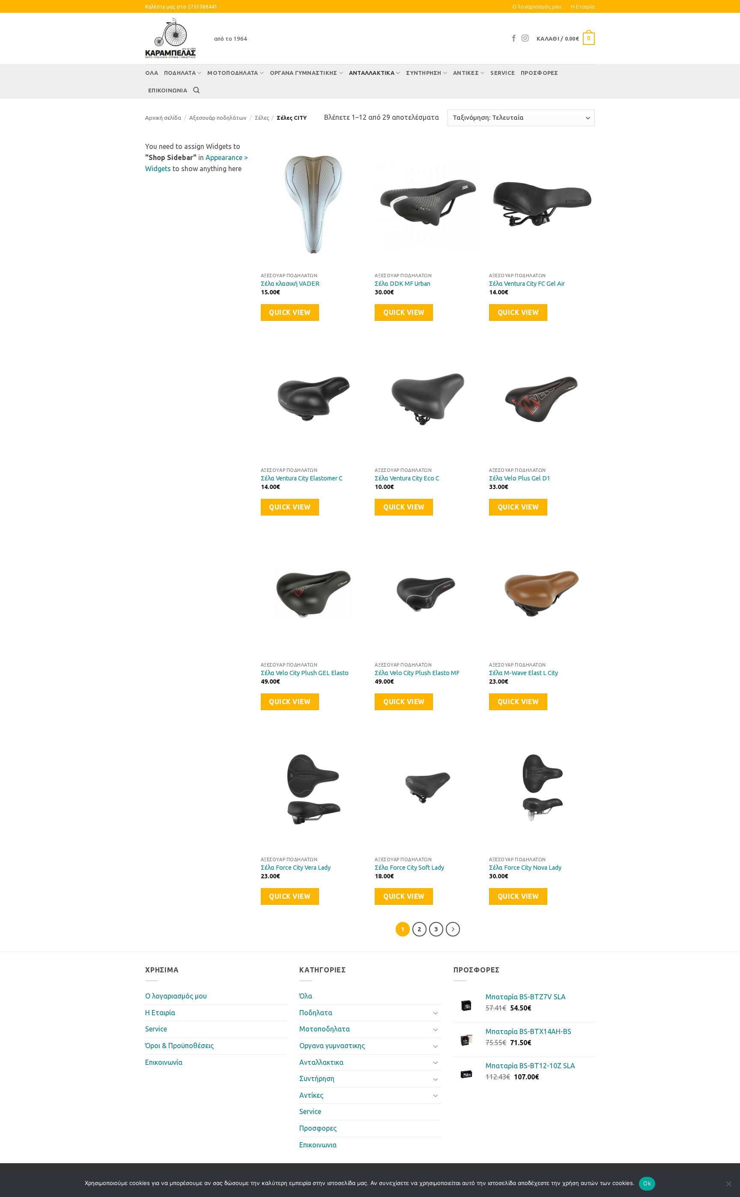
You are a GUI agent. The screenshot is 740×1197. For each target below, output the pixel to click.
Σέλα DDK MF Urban (402, 283)
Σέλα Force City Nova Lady (525, 867)
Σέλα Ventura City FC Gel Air (527, 283)
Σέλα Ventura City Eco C (407, 478)
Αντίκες (466, 73)
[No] (728, 1186)
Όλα (151, 73)
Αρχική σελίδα (163, 118)
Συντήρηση (423, 73)
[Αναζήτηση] (196, 90)
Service (502, 73)
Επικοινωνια (167, 90)
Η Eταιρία (583, 6)
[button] (566, 39)
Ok (647, 1183)
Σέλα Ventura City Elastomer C (302, 478)
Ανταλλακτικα (371, 73)
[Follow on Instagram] (525, 38)
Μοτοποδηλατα (232, 73)
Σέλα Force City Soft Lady (409, 867)
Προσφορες (539, 73)
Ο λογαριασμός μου (536, 6)
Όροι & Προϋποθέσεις (179, 1045)
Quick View (289, 312)
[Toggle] (435, 1012)
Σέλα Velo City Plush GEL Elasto (305, 673)
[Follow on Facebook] (513, 38)
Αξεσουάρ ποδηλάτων (218, 118)
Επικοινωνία (163, 1062)
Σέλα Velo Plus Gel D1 (519, 478)
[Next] (453, 929)
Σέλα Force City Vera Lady (296, 867)
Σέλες (262, 118)
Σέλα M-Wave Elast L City (523, 673)
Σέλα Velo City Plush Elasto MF (417, 673)
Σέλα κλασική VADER (290, 283)
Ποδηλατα (180, 73)
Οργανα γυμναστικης (303, 73)
